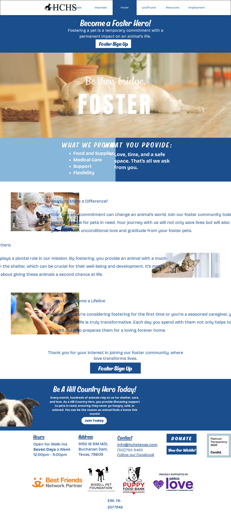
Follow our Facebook (135, 454)
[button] (149, 7)
